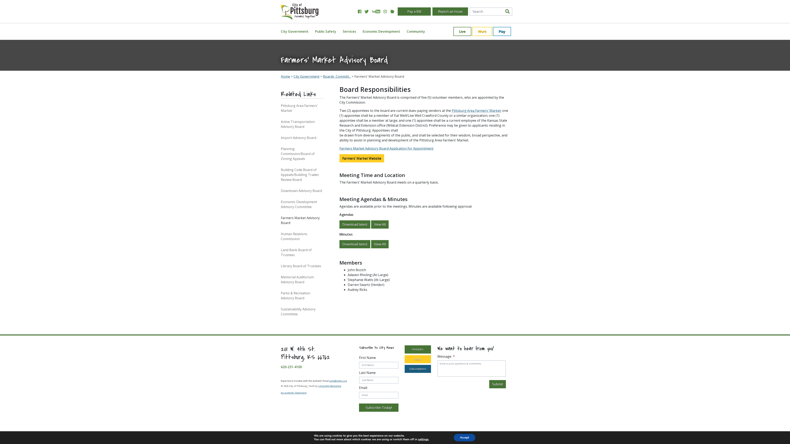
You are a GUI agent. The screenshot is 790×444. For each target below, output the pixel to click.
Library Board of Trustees (301, 266)
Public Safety (325, 31)
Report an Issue (450, 11)
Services (349, 31)
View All (380, 224)
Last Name (367, 372)
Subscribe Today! (379, 407)
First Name (367, 357)
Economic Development (381, 31)
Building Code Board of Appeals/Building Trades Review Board (300, 175)
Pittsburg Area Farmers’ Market (476, 110)
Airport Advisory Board (298, 137)
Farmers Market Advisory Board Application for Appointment (386, 148)
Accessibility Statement (294, 392)
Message (446, 356)
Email (363, 387)
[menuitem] (297, 31)
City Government (295, 31)
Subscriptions (417, 369)
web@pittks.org (338, 380)
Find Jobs (417, 349)
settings (423, 439)
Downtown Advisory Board (301, 190)
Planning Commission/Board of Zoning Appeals (298, 154)
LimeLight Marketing (329, 385)
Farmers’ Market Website (361, 158)
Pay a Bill (414, 11)
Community (416, 31)
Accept (464, 437)
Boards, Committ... (337, 76)
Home (285, 76)
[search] (507, 11)
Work (482, 31)
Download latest (354, 224)
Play (502, 31)
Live (462, 31)
